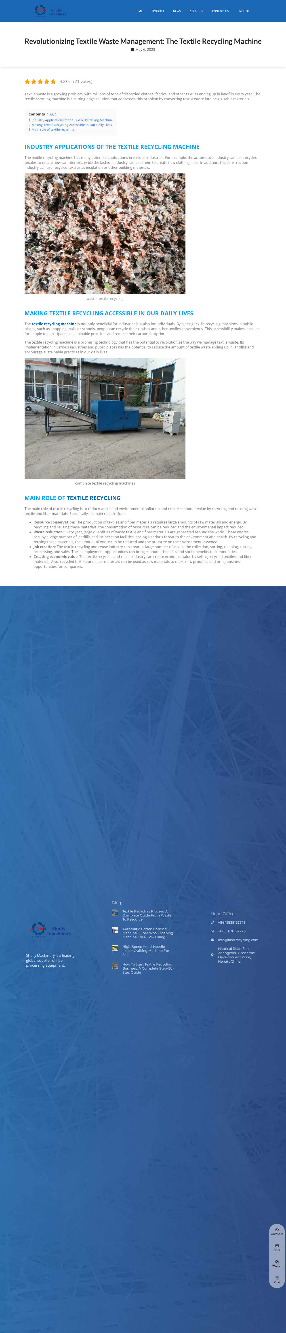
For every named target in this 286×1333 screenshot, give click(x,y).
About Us (196, 11)
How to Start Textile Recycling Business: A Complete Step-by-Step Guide (148, 968)
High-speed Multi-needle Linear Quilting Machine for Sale (145, 950)
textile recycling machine (54, 323)
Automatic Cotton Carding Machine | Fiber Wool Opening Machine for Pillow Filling (147, 933)
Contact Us (220, 11)
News (177, 11)
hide (51, 114)
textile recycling (94, 498)
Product (157, 11)
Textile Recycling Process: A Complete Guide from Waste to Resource (146, 915)
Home (139, 11)
